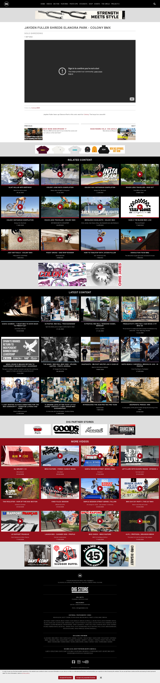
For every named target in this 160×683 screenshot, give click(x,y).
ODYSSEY (91, 640)
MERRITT (84, 640)
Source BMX (71, 653)
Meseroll (86, 651)
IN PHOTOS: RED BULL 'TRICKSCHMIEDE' (60, 324)
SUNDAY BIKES (65, 641)
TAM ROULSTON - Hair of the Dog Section (20, 502)
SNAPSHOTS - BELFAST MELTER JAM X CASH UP (99, 364)
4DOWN (110, 641)
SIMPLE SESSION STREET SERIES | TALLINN (100, 502)
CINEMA (74, 638)
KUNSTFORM (64, 640)
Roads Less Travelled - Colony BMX (60, 220)
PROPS (103, 640)
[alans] (94, 556)
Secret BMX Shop (108, 651)
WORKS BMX (103, 641)
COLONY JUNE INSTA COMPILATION (60, 187)
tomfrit (80, 667)
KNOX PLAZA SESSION (60, 502)
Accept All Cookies (66, 677)
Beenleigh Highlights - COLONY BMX (100, 220)
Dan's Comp (62, 651)
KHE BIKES (52, 640)
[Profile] (122, 556)
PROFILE (97, 640)
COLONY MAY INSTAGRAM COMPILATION (100, 187)
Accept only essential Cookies (85, 677)
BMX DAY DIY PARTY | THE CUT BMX (140, 502)
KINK (57, 640)
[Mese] (94, 429)
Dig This (56, 4)
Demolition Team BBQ (140, 253)
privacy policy (25, 673)
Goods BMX (78, 651)
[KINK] (80, 15)
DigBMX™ (91, 580)
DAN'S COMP (96, 638)
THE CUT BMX (87, 638)
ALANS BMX (47, 638)
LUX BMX (71, 640)
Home (43, 4)
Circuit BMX (54, 651)
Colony (86, 114)
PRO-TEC (108, 640)
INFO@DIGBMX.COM (82, 608)
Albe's (47, 651)
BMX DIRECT (55, 638)
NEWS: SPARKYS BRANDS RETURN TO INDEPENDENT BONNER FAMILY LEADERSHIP (20, 365)
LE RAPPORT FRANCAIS (20, 534)
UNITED (91, 641)
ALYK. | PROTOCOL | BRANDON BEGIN (140, 534)
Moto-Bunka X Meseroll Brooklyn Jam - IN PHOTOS (140, 365)
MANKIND (77, 640)
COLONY (79, 638)
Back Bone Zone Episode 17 (54, 129)
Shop (91, 4)
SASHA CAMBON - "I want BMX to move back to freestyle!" (20, 325)
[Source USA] (122, 429)
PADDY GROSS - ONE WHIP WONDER (60, 253)
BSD (61, 638)
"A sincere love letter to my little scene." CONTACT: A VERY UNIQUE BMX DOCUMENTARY (60, 406)
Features (64, 4)
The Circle (105, 4)
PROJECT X (115, 4)
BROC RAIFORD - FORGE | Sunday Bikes (60, 469)
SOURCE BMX (56, 641)
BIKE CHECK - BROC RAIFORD (100, 534)
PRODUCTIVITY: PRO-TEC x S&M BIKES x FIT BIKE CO (140, 325)
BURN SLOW (67, 638)
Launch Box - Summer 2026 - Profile (60, 534)
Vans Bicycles (88, 653)
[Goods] (66, 429)
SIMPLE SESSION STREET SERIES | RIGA (100, 469)
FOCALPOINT (105, 638)
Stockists (83, 4)
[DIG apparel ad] (80, 149)
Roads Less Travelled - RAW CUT (140, 187)
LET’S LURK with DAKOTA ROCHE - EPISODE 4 (140, 469)
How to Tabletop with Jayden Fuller (100, 253)
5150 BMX (71, 651)
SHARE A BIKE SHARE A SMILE (79, 641)
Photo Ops (74, 4)
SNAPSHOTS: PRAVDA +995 (140, 405)
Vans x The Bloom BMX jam (139, 220)
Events (97, 4)
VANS (96, 641)
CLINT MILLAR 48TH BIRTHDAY (20, 187)
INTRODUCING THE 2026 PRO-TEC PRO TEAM (100, 405)
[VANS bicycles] (37, 429)
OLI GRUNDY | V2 (20, 469)
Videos (49, 4)
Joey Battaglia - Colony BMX (20, 253)
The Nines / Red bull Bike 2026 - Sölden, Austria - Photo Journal (60, 365)
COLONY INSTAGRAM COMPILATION (20, 220)
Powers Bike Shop (96, 651)
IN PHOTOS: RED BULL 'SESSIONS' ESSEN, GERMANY (100, 325)
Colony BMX (35, 108)
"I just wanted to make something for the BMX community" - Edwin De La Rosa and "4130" (20, 406)
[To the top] (80, 575)
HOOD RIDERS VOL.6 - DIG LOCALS (103, 129)
